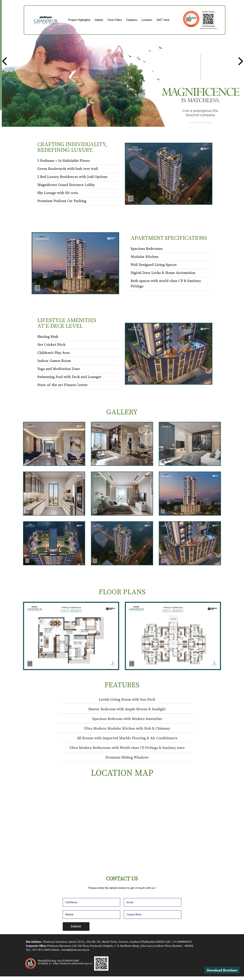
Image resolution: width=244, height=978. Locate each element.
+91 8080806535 (182, 941)
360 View (163, 20)
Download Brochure (222, 970)
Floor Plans (115, 20)
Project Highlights (79, 20)
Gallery (99, 20)
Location (146, 20)
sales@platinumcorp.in (75, 950)
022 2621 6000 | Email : (47, 950)
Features (131, 20)
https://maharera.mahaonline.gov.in (72, 963)
